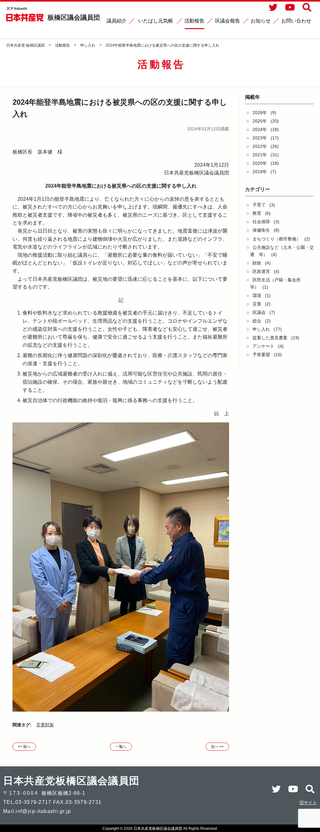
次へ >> (217, 746)
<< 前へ (24, 746)
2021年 (259, 154)
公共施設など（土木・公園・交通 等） (282, 251)
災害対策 (45, 724)
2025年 (259, 121)
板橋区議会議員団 (74, 17)
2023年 (259, 137)
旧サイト (308, 802)
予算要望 (261, 354)
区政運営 (261, 271)
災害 (256, 303)
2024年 (259, 129)
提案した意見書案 (270, 337)
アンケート (263, 346)
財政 (256, 262)
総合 (256, 320)
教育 (256, 213)
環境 (256, 295)
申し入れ (261, 329)
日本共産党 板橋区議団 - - (25, 17)
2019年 (259, 171)
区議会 (259, 312)
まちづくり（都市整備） (276, 238)
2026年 (259, 112)
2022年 (259, 146)
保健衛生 (261, 230)
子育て (259, 204)
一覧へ (121, 746)
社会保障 (261, 221)
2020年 (259, 163)
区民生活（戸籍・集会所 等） (277, 283)
